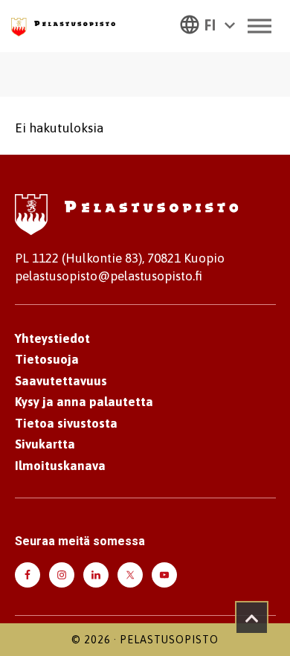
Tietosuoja (47, 359)
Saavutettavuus (61, 380)
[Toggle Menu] (259, 26)
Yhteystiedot (52, 338)
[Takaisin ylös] (251, 617)
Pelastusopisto (169, 640)
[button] (207, 23)
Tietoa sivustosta (66, 423)
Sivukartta (45, 444)
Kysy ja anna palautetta (84, 401)
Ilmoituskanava (60, 465)
